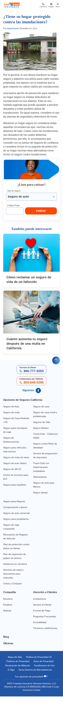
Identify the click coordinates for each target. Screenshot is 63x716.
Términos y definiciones (45, 628)
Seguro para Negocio (14, 501)
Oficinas (8, 643)
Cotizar (41, 210)
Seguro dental (40, 492)
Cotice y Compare (12, 583)
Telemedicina (40, 477)
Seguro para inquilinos (14, 484)
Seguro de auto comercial (16, 513)
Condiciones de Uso (44, 665)
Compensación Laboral (15, 507)
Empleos (7, 604)
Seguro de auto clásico (15, 463)
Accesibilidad (39, 622)
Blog (6, 636)
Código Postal (13, 205)
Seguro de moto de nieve (16, 457)
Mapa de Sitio (15, 657)
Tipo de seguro (13, 191)
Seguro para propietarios (16, 519)
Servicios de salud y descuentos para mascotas (13, 573)
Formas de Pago (41, 610)
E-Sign (11, 670)
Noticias (7, 610)
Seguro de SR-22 (12, 469)
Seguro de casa (41, 406)
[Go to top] (56, 360)
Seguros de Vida (41, 422)
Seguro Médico (41, 428)
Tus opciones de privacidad (29, 676)
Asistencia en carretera (15, 564)
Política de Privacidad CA (39, 657)
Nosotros (7, 599)
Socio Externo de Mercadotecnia (35, 670)
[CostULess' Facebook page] (38, 390)
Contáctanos (39, 599)
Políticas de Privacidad (17, 661)
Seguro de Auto (11, 406)
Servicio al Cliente (42, 604)
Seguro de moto (11, 412)
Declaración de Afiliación (17, 665)
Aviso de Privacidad (43, 661)
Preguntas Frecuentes (44, 616)
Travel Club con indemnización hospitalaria (41, 467)
